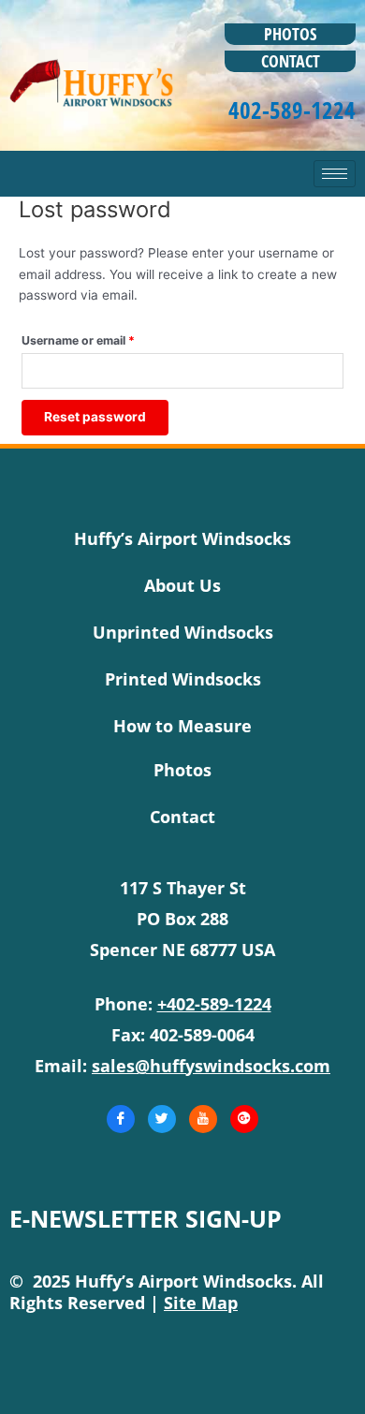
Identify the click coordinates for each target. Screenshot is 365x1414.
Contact (290, 61)
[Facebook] (121, 1119)
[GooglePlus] (244, 1119)
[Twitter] (162, 1119)
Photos (290, 34)
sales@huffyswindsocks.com (211, 1065)
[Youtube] (203, 1119)
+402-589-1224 (214, 1004)
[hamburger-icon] (335, 173)
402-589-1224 (292, 109)
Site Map (201, 1302)
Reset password (95, 416)
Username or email (103, 338)
